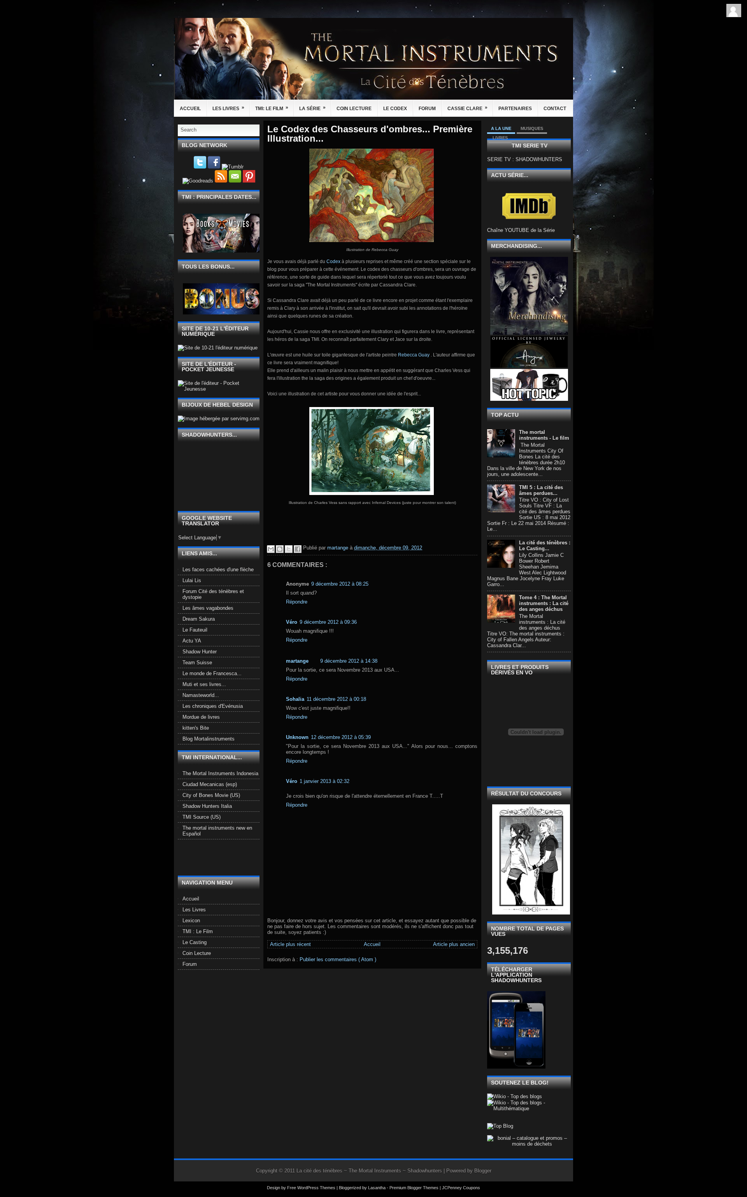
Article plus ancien (454, 944)
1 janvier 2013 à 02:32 (324, 781)
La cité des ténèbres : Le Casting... (544, 545)
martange (297, 661)
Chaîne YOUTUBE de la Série (521, 230)
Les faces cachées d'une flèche (218, 569)
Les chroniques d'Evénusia (212, 706)
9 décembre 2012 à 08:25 (339, 584)
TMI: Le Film (271, 108)
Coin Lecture (354, 108)
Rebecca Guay (414, 355)
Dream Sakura (198, 619)
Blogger (482, 1171)
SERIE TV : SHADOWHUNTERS (524, 159)
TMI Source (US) (201, 817)
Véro (291, 622)
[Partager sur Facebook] (298, 549)
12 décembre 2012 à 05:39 (341, 737)
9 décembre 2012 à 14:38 (348, 661)
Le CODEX (395, 108)
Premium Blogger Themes (414, 1187)
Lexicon (191, 920)
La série (312, 108)
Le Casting (194, 942)
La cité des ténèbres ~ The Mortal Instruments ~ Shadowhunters (370, 1171)
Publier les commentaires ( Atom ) (338, 959)
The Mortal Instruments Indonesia (220, 773)
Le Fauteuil (194, 630)
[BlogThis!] (280, 549)
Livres (500, 137)
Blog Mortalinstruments (208, 739)
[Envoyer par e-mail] (271, 549)
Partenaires (515, 108)
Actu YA (191, 641)
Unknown (297, 737)
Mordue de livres (201, 717)
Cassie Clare (467, 108)
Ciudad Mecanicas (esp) (209, 784)
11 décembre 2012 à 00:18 (336, 699)
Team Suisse (197, 662)
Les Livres (228, 108)
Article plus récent (290, 944)
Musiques (532, 128)
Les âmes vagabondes (207, 608)
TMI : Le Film (197, 931)
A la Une (501, 128)
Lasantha (377, 1187)
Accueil (190, 108)
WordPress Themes (317, 1187)
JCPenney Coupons (461, 1187)
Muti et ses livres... (204, 684)
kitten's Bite (195, 728)
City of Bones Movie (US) (211, 795)
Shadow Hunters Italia (207, 806)
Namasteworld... (200, 695)
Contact (555, 108)
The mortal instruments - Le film (544, 435)
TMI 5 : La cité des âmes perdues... (541, 490)
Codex (334, 261)
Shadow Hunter (199, 652)
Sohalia (295, 699)
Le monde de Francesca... (212, 673)
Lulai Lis (191, 580)
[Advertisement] (223, 857)
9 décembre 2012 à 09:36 (328, 622)
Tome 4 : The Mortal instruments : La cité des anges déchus (543, 603)
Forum (427, 108)
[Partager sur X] (289, 549)
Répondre (296, 602)
